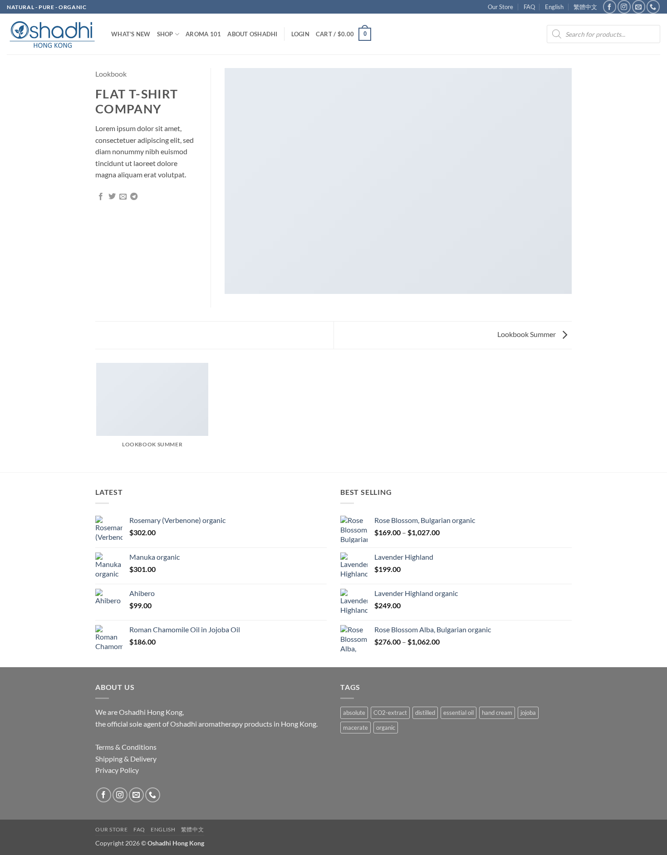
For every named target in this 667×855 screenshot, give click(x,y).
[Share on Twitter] (112, 197)
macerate (355, 727)
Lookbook (111, 73)
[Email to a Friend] (123, 197)
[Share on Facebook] (100, 197)
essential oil (458, 712)
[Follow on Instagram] (624, 6)
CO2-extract (390, 712)
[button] (300, 34)
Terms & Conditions (126, 747)
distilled (425, 712)
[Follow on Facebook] (609, 6)
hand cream (497, 712)
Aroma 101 (203, 34)
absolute (354, 712)
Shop (165, 34)
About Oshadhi (252, 34)
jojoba (528, 712)
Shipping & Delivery (126, 758)
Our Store (500, 6)
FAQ (529, 6)
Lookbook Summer (527, 334)
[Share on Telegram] (133, 197)
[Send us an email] (638, 6)
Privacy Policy (117, 770)
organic (385, 727)
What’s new (131, 34)
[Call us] (653, 6)
